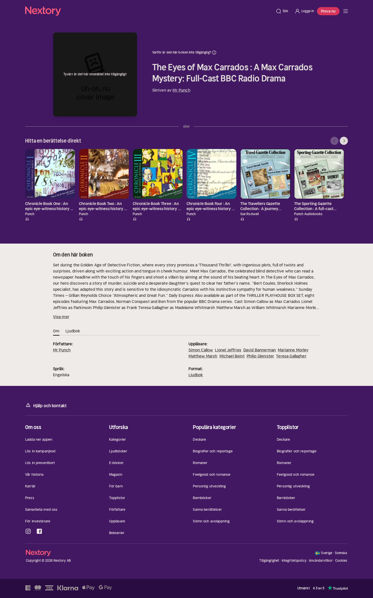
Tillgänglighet (269, 560)
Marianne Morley (293, 349)
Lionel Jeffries (228, 349)
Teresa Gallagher (291, 355)
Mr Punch (181, 90)
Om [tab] (56, 330)
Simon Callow (201, 349)
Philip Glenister (260, 355)
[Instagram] (28, 531)
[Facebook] (39, 531)
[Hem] (149, 11)
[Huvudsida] (346, 11)
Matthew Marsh (203, 355)
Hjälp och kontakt (50, 405)
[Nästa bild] (344, 141)
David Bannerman (259, 349)
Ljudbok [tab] (72, 330)
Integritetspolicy (294, 560)
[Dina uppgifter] (214, 52)
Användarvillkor (321, 560)
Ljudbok (196, 374)
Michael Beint (232, 355)
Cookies (341, 561)
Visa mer (61, 316)
